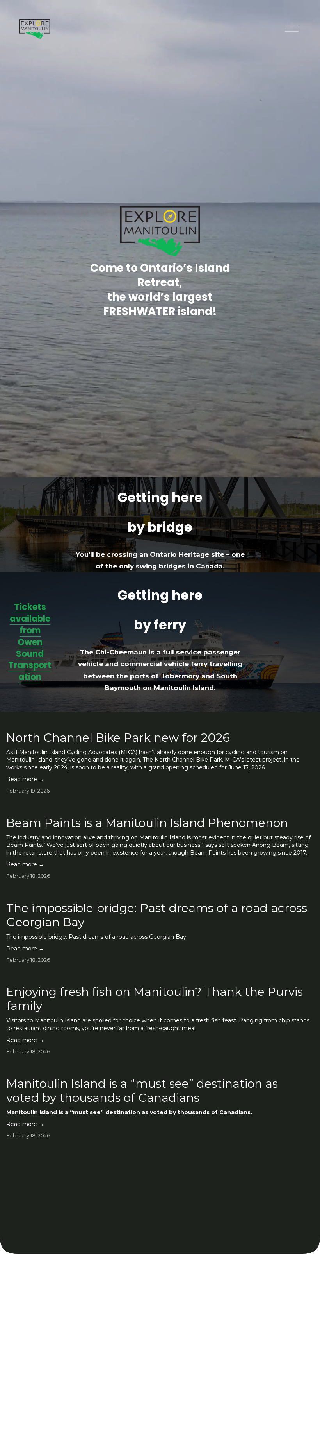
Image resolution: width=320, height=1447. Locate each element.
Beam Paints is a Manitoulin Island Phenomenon (147, 823)
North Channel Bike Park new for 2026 (118, 737)
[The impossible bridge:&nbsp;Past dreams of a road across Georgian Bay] (159, 892)
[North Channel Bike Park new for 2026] (159, 722)
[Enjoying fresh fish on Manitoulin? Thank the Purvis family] (159, 976)
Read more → (25, 779)
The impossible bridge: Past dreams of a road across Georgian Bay (156, 915)
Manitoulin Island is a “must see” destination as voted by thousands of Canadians (142, 1090)
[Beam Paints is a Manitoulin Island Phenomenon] (159, 807)
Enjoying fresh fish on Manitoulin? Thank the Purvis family (154, 998)
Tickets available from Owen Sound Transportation (30, 642)
